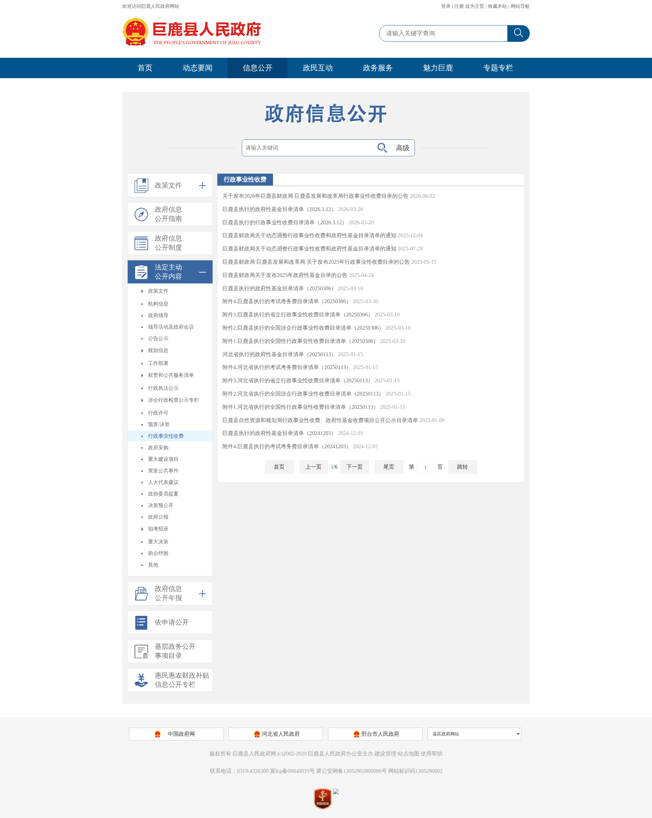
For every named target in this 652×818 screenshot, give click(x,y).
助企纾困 (158, 553)
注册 (459, 6)
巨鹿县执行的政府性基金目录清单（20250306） (279, 288)
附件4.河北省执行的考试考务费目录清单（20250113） (286, 367)
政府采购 (158, 447)
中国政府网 (181, 734)
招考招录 (158, 529)
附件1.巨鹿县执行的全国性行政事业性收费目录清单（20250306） (300, 341)
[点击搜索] (382, 148)
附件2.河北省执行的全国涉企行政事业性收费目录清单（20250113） (303, 394)
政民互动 (318, 68)
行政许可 (158, 413)
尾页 (388, 467)
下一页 (354, 467)
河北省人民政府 (281, 734)
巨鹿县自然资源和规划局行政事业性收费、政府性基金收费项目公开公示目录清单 (320, 420)
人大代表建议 (163, 482)
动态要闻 (198, 68)
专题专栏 (498, 68)
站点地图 (408, 753)
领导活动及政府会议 (171, 327)
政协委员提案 (163, 494)
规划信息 (158, 350)
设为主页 (474, 6)
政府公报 (158, 517)
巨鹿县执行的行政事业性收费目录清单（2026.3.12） (284, 222)
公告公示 (158, 338)
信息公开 (258, 68)
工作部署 (158, 363)
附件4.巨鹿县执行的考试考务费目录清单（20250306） (286, 301)
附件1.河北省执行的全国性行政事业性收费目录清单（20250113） (300, 407)
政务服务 (378, 68)
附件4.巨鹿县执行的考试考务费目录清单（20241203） (286, 446)
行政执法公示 (163, 388)
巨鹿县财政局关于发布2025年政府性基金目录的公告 (284, 275)
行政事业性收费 (166, 436)
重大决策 (158, 541)
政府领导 (158, 315)
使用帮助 (431, 753)
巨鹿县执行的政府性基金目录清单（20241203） (279, 433)
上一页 (313, 467)
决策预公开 (161, 505)
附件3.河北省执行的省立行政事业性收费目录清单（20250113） (297, 380)
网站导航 (520, 6)
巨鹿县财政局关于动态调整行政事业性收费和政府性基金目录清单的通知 (309, 235)
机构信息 (158, 304)
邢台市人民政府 (380, 734)
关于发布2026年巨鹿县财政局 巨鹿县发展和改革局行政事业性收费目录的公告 (315, 196)
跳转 (462, 467)
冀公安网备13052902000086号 (351, 771)
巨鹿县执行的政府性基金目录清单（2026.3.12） (279, 209)
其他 (153, 565)
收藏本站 (497, 6)
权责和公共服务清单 (171, 375)
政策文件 (158, 291)
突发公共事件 (163, 470)
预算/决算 (159, 424)
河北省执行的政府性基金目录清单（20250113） (279, 354)
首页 (145, 68)
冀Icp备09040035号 (292, 771)
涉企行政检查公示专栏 (173, 400)
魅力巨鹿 (438, 68)
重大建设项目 (163, 459)
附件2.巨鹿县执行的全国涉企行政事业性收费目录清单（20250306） (303, 328)
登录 (446, 6)
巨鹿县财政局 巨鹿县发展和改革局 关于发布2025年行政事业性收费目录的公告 (316, 262)
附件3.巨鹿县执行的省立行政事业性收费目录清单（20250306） (297, 314)
